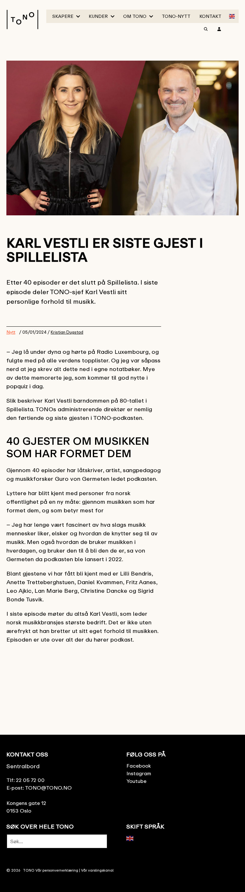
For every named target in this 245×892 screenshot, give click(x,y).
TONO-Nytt (176, 16)
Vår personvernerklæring (56, 870)
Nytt (10, 332)
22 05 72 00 (30, 780)
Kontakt (210, 16)
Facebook (138, 765)
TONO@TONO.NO (48, 787)
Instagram (138, 773)
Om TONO (134, 16)
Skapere (62, 16)
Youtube (136, 781)
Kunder (98, 16)
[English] (232, 15)
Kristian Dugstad (67, 332)
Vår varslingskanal (97, 870)
